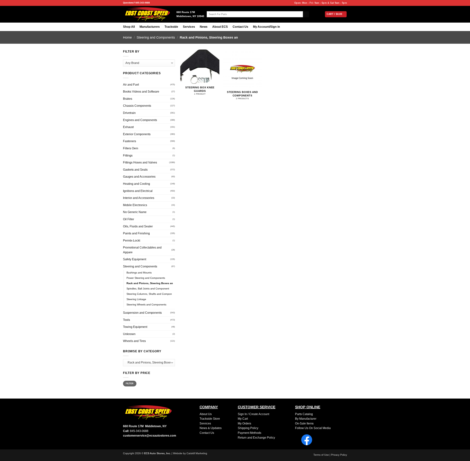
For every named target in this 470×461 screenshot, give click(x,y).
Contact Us (240, 26)
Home (127, 37)
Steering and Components (156, 37)
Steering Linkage (136, 299)
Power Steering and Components (145, 277)
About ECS (220, 26)
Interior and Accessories (138, 197)
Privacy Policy (339, 454)
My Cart (243, 418)
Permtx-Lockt (131, 240)
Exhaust (128, 127)
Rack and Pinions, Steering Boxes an (149, 283)
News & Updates (211, 428)
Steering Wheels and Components (146, 304)
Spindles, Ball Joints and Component (147, 288)
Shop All (129, 26)
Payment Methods (249, 432)
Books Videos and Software (141, 91)
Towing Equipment (135, 326)
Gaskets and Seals (135, 169)
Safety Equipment (134, 259)
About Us (206, 414)
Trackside (171, 26)
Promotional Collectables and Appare (142, 250)
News (203, 26)
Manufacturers (150, 26)
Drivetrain (129, 112)
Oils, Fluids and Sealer (138, 226)
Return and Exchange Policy (256, 437)
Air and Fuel (131, 84)
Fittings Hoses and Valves (140, 162)
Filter (129, 383)
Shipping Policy (248, 428)
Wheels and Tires (134, 341)
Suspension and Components (142, 312)
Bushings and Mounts (139, 272)
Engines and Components (140, 120)
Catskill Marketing (197, 453)
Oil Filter (128, 219)
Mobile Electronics (135, 205)
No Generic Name (135, 212)
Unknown (129, 334)
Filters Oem (130, 148)
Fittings (128, 155)
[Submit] (306, 14)
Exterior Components (137, 134)
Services (189, 26)
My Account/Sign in (266, 26)
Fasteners (129, 141)
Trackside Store (210, 418)
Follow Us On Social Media (313, 428)
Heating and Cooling (136, 183)
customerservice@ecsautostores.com (149, 435)
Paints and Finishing (136, 233)
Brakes (127, 98)
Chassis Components (137, 105)
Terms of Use (321, 454)
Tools (126, 319)
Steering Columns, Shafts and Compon (149, 293)
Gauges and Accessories (139, 176)
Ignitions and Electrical (138, 190)
